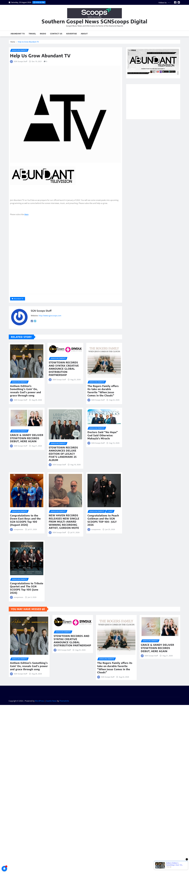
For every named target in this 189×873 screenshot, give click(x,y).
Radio (43, 34)
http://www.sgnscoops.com (50, 315)
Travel (32, 34)
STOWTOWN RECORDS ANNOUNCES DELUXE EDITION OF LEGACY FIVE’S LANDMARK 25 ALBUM (63, 453)
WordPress (39, 701)
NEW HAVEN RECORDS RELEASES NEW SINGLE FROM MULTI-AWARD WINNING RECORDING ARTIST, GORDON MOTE (64, 521)
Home (12, 42)
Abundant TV (18, 34)
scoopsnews (18, 529)
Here (26, 214)
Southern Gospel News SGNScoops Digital (94, 21)
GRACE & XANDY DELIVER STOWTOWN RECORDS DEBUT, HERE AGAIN (26, 438)
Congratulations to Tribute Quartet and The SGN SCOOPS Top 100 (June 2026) (26, 588)
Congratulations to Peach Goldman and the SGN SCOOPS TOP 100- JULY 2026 (103, 520)
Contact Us (56, 34)
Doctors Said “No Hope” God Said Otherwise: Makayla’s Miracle (103, 435)
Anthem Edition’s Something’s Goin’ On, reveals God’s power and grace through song (25, 390)
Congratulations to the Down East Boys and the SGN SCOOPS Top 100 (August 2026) (25, 520)
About (84, 34)
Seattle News (51, 701)
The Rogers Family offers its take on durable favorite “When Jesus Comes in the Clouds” (103, 390)
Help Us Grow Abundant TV (28, 42)
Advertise (71, 34)
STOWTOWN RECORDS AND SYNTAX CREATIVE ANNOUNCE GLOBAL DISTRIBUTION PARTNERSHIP (64, 368)
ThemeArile (64, 701)
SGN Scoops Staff (20, 61)
